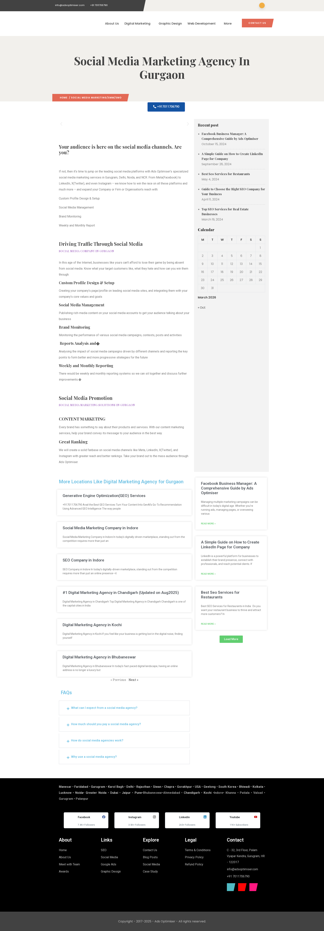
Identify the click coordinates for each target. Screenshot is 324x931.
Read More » (208, 523)
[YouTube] (241, 887)
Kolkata (258, 787)
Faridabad (81, 787)
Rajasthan (143, 787)
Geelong (210, 787)
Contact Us (257, 23)
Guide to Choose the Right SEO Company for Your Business (233, 191)
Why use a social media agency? (94, 757)
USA (198, 787)
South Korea (227, 787)
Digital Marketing (137, 23)
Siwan (157, 787)
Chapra (169, 787)
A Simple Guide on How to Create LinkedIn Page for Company (232, 156)
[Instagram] (252, 887)
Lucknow (65, 793)
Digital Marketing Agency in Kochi (92, 625)
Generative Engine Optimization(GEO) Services (104, 495)
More (228, 23)
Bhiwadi (244, 787)
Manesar (65, 787)
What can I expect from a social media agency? (104, 708)
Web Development (202, 23)
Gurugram (98, 787)
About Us (112, 23)
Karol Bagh (116, 787)
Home (64, 97)
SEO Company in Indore (83, 560)
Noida (79, 793)
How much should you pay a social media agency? (106, 724)
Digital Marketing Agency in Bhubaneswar (99, 657)
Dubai (114, 793)
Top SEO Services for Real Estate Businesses (225, 211)
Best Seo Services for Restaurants (226, 174)
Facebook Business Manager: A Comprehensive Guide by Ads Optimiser (230, 136)
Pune (138, 793)
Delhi (130, 787)
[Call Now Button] (315, 923)
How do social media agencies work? (97, 740)
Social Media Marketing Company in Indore (100, 528)
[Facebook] (230, 887)
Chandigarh (192, 793)
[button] (61, 124)
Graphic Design (170, 23)
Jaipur (126, 793)
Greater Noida (96, 793)
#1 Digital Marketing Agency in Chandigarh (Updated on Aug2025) (121, 592)
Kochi (208, 793)
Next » (133, 680)
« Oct (202, 307)
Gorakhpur (184, 787)
